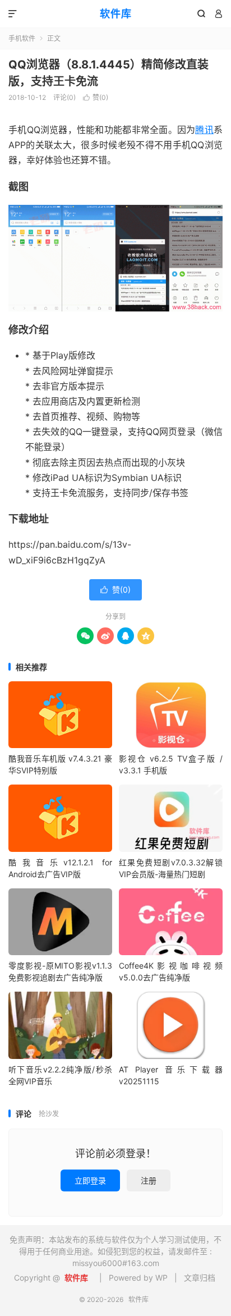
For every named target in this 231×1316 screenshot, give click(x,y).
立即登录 (90, 1180)
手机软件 (21, 38)
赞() (95, 97)
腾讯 (204, 129)
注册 (148, 1180)
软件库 (116, 14)
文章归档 (199, 1277)
